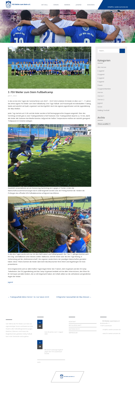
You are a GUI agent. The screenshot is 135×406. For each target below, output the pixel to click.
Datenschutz (74, 329)
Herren (67, 5)
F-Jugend (101, 81)
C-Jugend (101, 71)
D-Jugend (101, 74)
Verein (56, 5)
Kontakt (72, 322)
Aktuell (44, 5)
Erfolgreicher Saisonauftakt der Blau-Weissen (73, 297)
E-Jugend (101, 78)
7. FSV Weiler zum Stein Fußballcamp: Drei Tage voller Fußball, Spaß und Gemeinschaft (53, 325)
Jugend (78, 5)
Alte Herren (102, 67)
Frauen (100, 85)
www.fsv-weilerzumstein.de (111, 333)
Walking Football (103, 110)
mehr (39, 362)
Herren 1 (101, 96)
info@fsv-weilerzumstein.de (118, 7)
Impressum (73, 333)
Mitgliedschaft (75, 325)
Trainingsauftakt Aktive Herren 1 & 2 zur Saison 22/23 (28, 297)
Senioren (90, 5)
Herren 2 (101, 99)
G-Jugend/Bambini (104, 89)
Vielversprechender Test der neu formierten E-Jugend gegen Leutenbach (54, 343)
